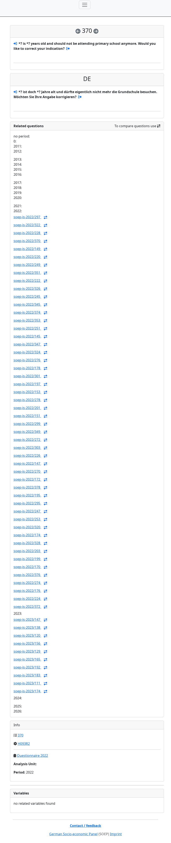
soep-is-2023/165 (27, 659)
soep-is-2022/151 (27, 415)
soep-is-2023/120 (27, 635)
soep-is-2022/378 (27, 487)
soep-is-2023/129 (27, 651)
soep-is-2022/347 (27, 344)
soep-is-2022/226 (27, 455)
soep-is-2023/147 (27, 619)
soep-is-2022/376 (27, 574)
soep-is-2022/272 (27, 439)
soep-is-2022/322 (27, 225)
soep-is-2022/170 (27, 567)
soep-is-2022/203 (27, 551)
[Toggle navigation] (85, 5)
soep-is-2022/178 (27, 368)
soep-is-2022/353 (27, 320)
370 (20, 735)
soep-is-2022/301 (27, 376)
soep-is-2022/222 (27, 280)
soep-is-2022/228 (27, 233)
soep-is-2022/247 (27, 511)
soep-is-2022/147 (27, 463)
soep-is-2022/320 (27, 527)
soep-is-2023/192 (27, 667)
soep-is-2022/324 (27, 352)
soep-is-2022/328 (27, 543)
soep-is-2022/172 (27, 479)
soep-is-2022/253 (27, 519)
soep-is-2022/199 (27, 559)
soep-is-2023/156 (27, 643)
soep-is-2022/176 (27, 590)
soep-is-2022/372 (27, 606)
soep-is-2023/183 (27, 675)
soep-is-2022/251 (27, 328)
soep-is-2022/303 (27, 447)
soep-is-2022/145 (27, 336)
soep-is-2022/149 (27, 248)
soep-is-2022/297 (27, 217)
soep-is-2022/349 (27, 431)
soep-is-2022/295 (27, 503)
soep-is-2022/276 (27, 360)
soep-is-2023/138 (27, 627)
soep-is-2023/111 (27, 683)
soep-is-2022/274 (27, 582)
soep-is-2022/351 (27, 272)
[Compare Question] (45, 217)
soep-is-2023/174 (27, 691)
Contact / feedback (85, 825)
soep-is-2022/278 (27, 400)
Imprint (116, 834)
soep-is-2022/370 (27, 241)
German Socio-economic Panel (73, 834)
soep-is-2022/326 (27, 288)
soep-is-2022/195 (27, 495)
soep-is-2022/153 (27, 392)
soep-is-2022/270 (27, 471)
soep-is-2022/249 (27, 264)
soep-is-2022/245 (27, 296)
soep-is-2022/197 (27, 384)
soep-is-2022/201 (27, 407)
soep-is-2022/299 (27, 423)
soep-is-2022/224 (27, 598)
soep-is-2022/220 (27, 256)
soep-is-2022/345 (27, 304)
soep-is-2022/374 (27, 312)
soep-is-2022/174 (27, 535)
